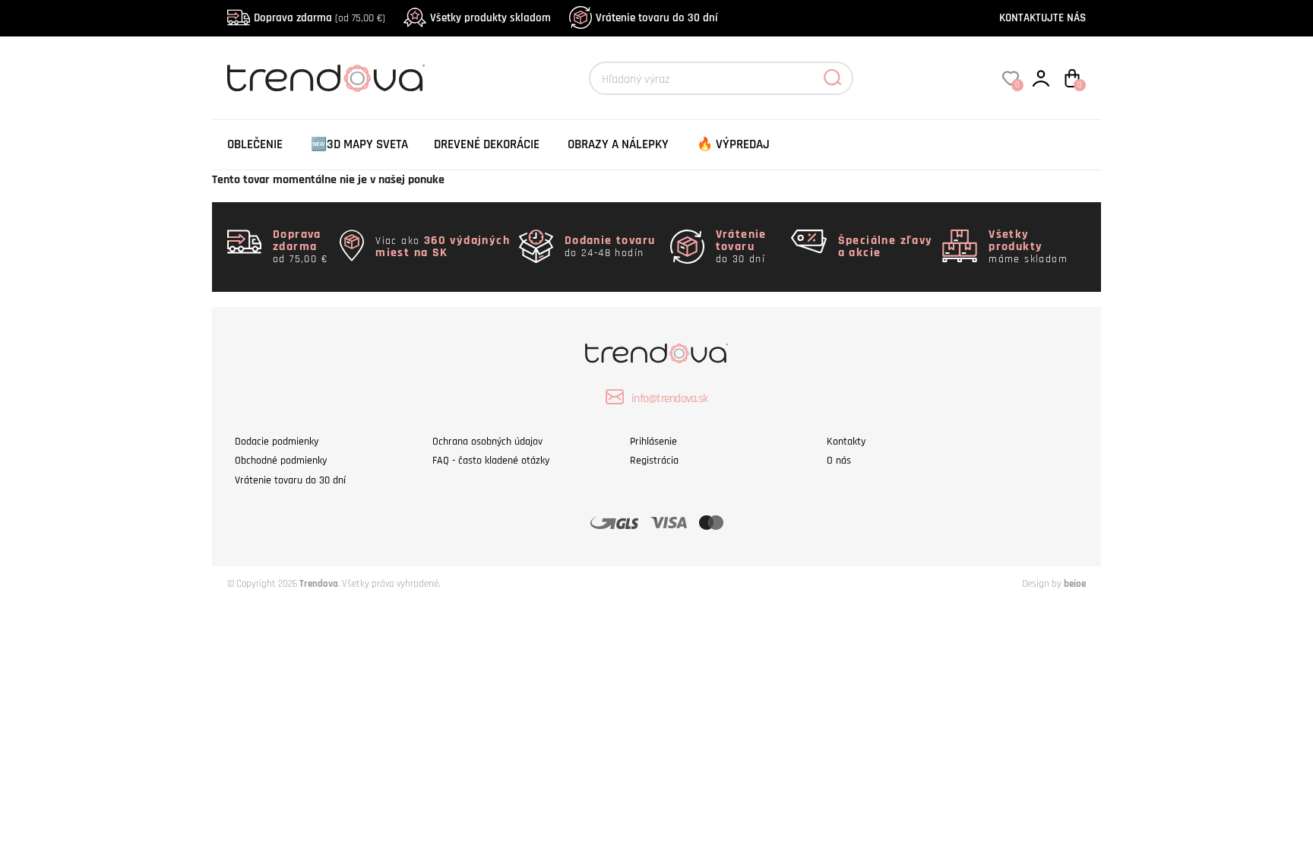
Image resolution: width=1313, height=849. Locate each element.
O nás (839, 460)
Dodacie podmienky (276, 441)
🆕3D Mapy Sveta (359, 144)
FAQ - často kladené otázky (490, 460)
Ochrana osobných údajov (487, 441)
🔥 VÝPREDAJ (733, 144)
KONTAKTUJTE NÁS (1042, 18)
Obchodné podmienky (281, 460)
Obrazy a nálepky (618, 144)
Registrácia (654, 460)
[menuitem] (255, 144)
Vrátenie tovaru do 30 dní (656, 18)
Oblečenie (255, 144)
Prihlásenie (653, 441)
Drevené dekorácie (486, 144)
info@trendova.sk (669, 399)
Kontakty (846, 441)
